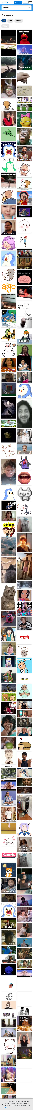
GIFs (10, 20)
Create (19, 2)
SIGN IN (26, 2)
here (6, 1107)
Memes (5, 26)
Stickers (18, 20)
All (4, 20)
